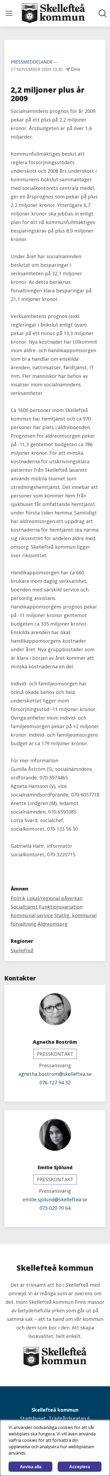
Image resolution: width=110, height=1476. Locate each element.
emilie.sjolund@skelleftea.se (55, 1199)
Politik (18, 898)
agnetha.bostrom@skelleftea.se (55, 1074)
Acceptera (79, 1467)
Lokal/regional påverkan (54, 898)
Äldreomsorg (53, 924)
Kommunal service (32, 915)
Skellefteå (22, 950)
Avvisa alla (30, 1467)
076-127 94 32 (55, 1082)
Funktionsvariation (60, 907)
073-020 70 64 (55, 1208)
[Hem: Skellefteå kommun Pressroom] (53, 13)
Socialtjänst (24, 907)
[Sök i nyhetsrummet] (102, 13)
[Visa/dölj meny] (9, 13)
